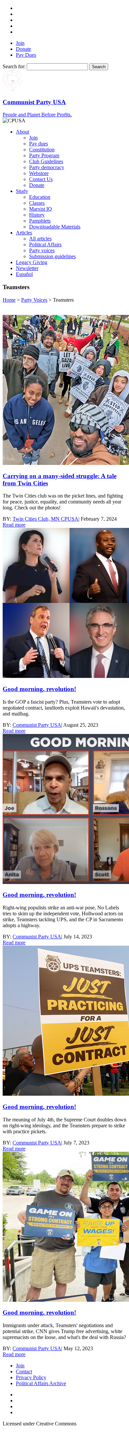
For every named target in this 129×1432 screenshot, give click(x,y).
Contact (24, 1371)
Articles (24, 232)
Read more (14, 525)
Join (20, 43)
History (37, 215)
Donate (23, 49)
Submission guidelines (52, 256)
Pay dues (38, 143)
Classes (37, 203)
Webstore (39, 173)
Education (39, 197)
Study (22, 191)
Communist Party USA (37, 725)
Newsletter (27, 268)
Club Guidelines (46, 161)
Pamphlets (40, 221)
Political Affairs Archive (41, 1383)
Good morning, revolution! (39, 689)
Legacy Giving (31, 262)
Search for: (14, 66)
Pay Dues (26, 55)
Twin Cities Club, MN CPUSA (45, 519)
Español (24, 274)
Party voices (42, 250)
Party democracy (46, 167)
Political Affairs (45, 244)
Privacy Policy (31, 1377)
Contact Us (41, 179)
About (22, 132)
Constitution (42, 149)
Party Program (44, 155)
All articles (40, 238)
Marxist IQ (40, 209)
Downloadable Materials (54, 226)
